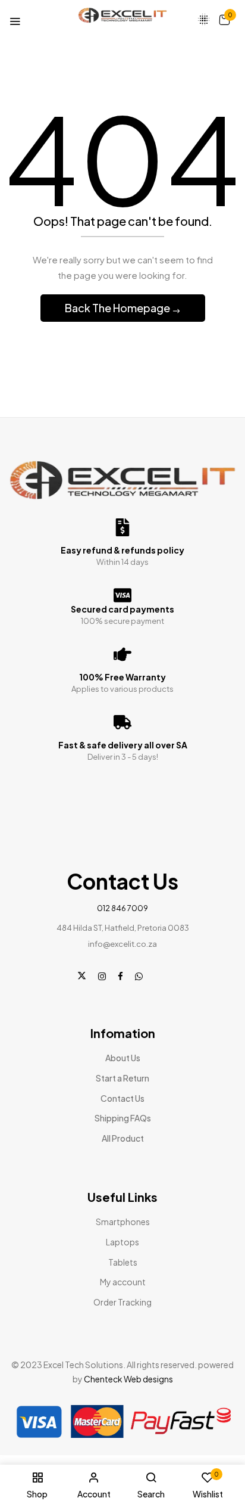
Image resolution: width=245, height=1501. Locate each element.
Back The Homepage (118, 308)
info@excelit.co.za (122, 944)
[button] (224, 19)
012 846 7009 (122, 908)
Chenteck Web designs (128, 1378)
